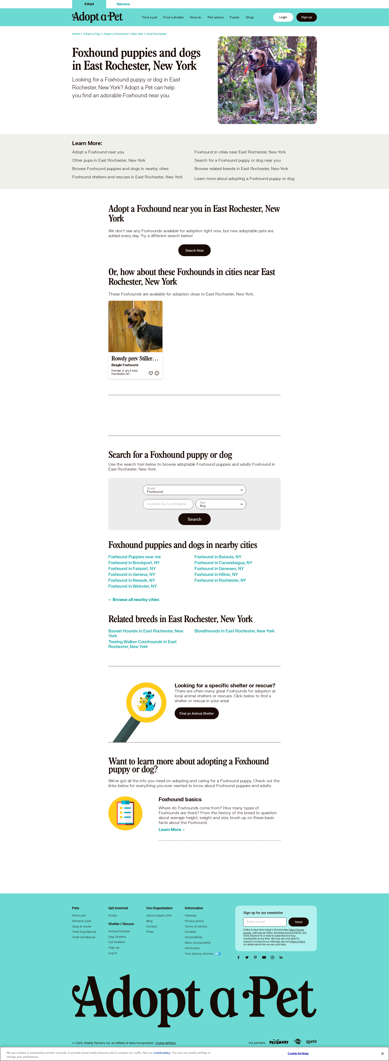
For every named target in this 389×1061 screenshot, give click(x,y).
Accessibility (193, 937)
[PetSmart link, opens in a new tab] (279, 1041)
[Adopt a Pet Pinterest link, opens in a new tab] (256, 957)
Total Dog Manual (84, 931)
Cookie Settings (165, 1043)
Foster (234, 17)
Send (298, 922)
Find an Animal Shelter (197, 713)
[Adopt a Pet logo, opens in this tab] (194, 1004)
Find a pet (79, 915)
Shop (250, 17)
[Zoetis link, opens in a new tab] (311, 1042)
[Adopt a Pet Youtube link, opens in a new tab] (265, 957)
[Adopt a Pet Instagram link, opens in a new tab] (273, 957)
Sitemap (190, 915)
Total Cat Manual (83, 937)
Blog (149, 921)
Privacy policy (194, 921)
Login (283, 17)
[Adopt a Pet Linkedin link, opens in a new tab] (281, 957)
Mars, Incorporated (197, 942)
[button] (150, 373)
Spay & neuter (81, 926)
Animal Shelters (119, 931)
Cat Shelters (116, 942)
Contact (151, 926)
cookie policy (161, 1053)
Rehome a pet (81, 921)
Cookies (190, 931)
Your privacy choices (199, 953)
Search (194, 519)
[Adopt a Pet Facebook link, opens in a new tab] (239, 957)
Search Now (194, 250)
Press (150, 931)
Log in (112, 953)
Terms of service (196, 926)
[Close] (382, 1053)
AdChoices (192, 948)
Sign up (306, 17)
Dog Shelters (117, 936)
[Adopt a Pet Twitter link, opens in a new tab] (248, 957)
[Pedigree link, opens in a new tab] (297, 1042)
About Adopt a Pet (158, 915)
